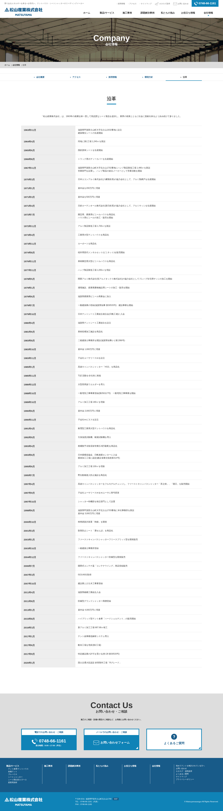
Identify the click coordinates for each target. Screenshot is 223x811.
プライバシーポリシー (185, 779)
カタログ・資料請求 (184, 771)
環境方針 (149, 77)
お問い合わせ (183, 4)
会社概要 (40, 77)
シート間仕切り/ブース (17, 780)
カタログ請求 (164, 4)
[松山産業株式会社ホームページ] (23, 11)
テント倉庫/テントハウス (18, 769)
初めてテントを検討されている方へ (190, 766)
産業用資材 (12, 782)
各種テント (12, 771)
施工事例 (127, 13)
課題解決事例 (147, 13)
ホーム (86, 13)
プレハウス (12, 774)
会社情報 (208, 13)
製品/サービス (107, 13)
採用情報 (121, 4)
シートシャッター (15, 777)
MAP (115, 799)
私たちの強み (168, 13)
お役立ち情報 (188, 13)
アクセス (133, 4)
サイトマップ (146, 4)
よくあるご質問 (182, 774)
